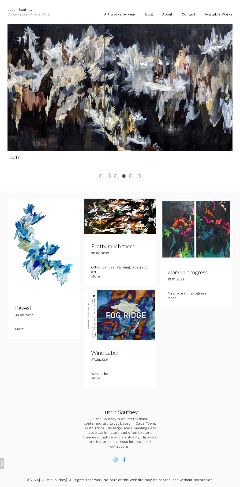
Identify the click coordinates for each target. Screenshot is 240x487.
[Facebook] (124, 459)
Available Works (218, 14)
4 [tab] (124, 176)
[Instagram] (115, 459)
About (167, 14)
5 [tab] (131, 176)
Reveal (23, 307)
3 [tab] (116, 176)
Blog (149, 14)
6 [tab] (139, 176)
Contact (188, 14)
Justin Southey (120, 411)
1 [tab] (101, 176)
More (19, 329)
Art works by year (120, 14)
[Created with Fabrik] (2, 463)
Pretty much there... (115, 246)
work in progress (188, 272)
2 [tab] (109, 176)
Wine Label (104, 352)
